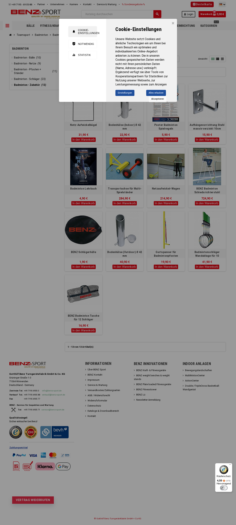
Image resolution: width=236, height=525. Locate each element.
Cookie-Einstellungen (84, 31)
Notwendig (83, 44)
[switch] (224, 488)
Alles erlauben (156, 92)
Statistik (81, 55)
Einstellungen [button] (125, 92)
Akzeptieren (157, 98)
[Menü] (230, 465)
